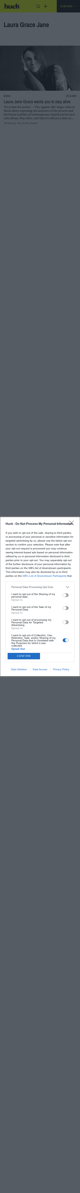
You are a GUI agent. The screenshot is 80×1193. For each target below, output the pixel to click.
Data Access (40, 669)
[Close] (72, 524)
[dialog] (40, 596)
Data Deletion (19, 669)
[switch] (66, 595)
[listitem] (40, 587)
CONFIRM (24, 656)
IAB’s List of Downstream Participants (44, 575)
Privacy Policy (61, 669)
